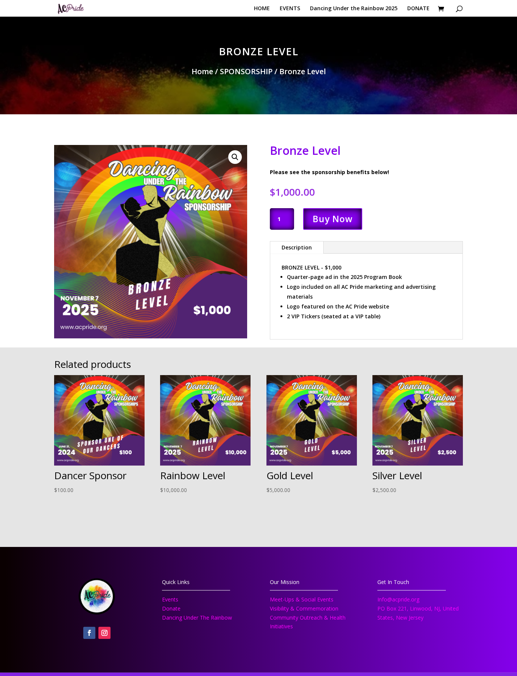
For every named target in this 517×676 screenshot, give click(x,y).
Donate (171, 608)
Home (202, 71)
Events (170, 599)
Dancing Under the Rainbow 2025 (353, 9)
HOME (262, 9)
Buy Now (333, 219)
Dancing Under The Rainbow (197, 617)
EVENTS (290, 9)
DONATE (418, 9)
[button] (235, 157)
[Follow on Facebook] (89, 633)
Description (297, 247)
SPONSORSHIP (246, 71)
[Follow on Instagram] (104, 633)
